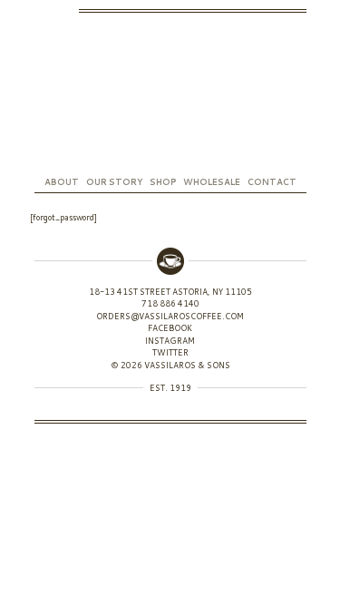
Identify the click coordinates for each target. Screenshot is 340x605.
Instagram (54, 10)
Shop (163, 182)
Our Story (114, 182)
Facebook (68, 10)
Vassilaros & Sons (170, 94)
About (61, 182)
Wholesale (211, 182)
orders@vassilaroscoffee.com (170, 316)
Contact (272, 182)
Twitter (39, 10)
